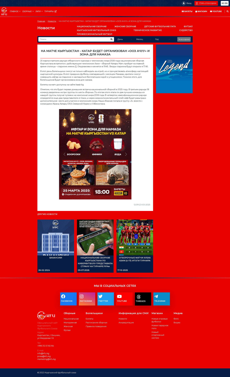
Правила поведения (96, 326)
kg (223, 3)
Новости (52, 21)
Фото (176, 319)
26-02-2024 (44, 270)
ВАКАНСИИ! (55, 258)
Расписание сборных (96, 322)
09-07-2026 (83, 270)
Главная (41, 21)
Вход (189, 3)
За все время (184, 39)
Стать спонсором (207, 3)
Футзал (67, 330)
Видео (177, 322)
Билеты (89, 319)
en (226, 3)
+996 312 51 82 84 (45, 346)
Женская (68, 326)
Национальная (71, 319)
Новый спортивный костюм (158, 335)
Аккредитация (126, 322)
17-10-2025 (122, 270)
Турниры (49, 11)
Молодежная (70, 322)
